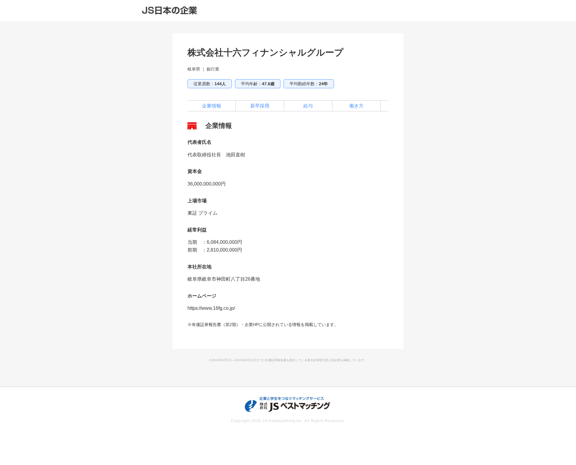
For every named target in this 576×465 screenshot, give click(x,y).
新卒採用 (259, 105)
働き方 (356, 105)
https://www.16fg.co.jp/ (211, 308)
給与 (308, 105)
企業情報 (211, 105)
